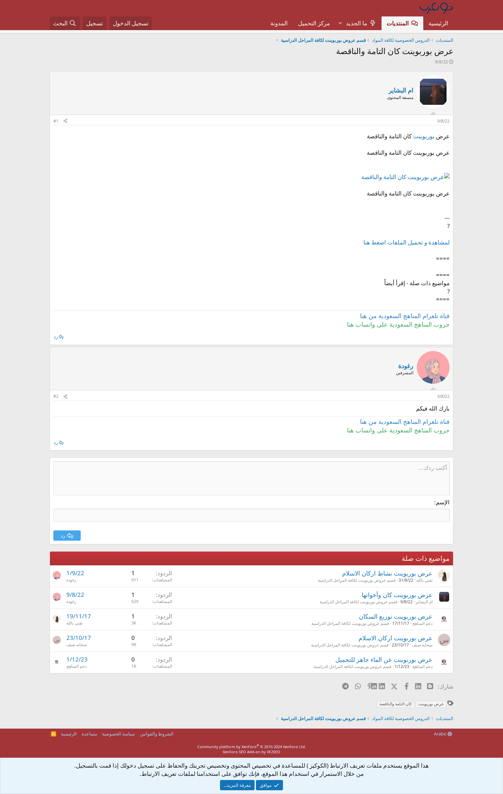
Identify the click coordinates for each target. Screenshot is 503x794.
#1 (56, 121)
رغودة (71, 580)
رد (56, 336)
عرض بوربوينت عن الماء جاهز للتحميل (384, 659)
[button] (340, 23)
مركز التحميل (314, 23)
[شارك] (65, 121)
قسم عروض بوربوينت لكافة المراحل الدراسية (357, 580)
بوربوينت (424, 136)
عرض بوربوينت (431, 704)
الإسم (443, 502)
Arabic (441, 734)
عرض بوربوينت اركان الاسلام (396, 638)
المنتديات (398, 23)
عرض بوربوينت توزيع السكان (396, 616)
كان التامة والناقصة (395, 704)
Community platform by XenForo (251, 746)
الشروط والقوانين (156, 734)
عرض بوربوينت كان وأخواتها (397, 595)
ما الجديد (356, 23)
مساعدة (89, 734)
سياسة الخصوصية (118, 734)
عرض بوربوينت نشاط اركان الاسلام (387, 573)
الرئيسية (438, 23)
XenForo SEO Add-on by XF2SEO (251, 751)
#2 (56, 396)
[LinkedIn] (382, 686)
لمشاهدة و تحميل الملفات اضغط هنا (406, 242)
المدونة (279, 23)
